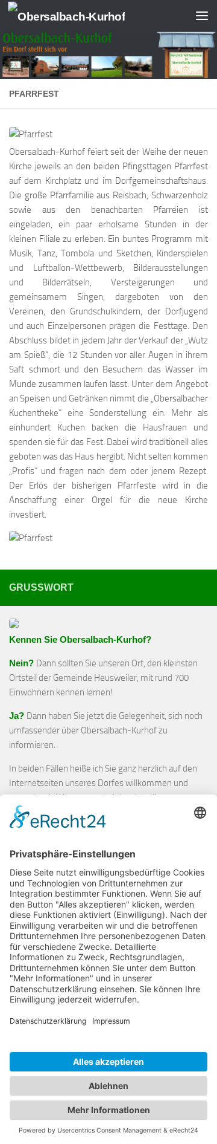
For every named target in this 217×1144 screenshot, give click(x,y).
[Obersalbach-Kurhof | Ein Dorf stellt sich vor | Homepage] (86, 15)
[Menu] (202, 15)
